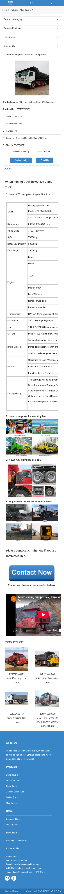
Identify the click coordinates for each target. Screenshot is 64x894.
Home (4, 10)
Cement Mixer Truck (15, 792)
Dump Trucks (12, 775)
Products (14, 10)
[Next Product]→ (45, 152)
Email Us (45, 160)
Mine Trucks (25, 10)
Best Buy (11, 832)
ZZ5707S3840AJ (16, 674)
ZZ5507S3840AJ (47, 714)
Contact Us (12, 848)
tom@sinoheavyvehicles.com (27, 864)
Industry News (12, 824)
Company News (13, 819)
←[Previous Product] (19, 152)
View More (28, 759)
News (9, 811)
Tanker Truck (12, 797)
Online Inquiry (21, 160)
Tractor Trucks (12, 780)
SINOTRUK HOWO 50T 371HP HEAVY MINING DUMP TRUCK (47, 722)
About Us (11, 742)
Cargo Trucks (12, 786)
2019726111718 (17, 714)
